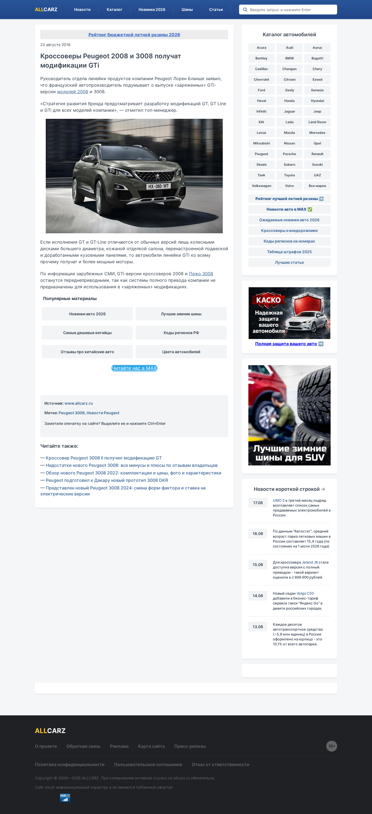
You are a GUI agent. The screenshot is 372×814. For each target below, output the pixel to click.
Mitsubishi (261, 143)
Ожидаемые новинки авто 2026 (289, 219)
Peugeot (261, 154)
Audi (289, 48)
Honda (289, 101)
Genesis (317, 90)
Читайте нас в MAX (134, 368)
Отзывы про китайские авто (87, 351)
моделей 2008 (72, 91)
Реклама (119, 746)
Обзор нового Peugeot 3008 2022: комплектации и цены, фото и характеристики (133, 473)
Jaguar (289, 111)
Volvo (289, 186)
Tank (261, 175)
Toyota (289, 175)
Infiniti (261, 111)
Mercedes (317, 133)
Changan (289, 69)
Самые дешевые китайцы (87, 332)
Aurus (317, 48)
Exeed (317, 79)
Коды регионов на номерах (289, 241)
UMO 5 (279, 500)
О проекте (46, 746)
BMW (289, 58)
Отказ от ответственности (220, 764)
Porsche (289, 154)
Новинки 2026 (152, 9)
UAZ (317, 175)
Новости (82, 9)
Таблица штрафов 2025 (289, 251)
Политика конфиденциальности (70, 764)
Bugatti (317, 58)
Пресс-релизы (190, 746)
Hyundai (317, 101)
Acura (261, 48)
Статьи (216, 9)
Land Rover (318, 122)
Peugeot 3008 (72, 412)
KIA (261, 122)
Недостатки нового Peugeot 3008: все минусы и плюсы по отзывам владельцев (132, 465)
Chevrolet (261, 79)
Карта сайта (151, 746)
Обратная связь (83, 746)
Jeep (317, 111)
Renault (318, 154)
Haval (261, 101)
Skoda (262, 164)
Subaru (289, 164)
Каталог (114, 9)
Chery (317, 69)
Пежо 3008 (201, 273)
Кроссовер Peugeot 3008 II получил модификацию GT (104, 458)
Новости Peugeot (103, 412)
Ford (261, 90)
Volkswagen (261, 186)
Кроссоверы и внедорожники (289, 230)
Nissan (289, 143)
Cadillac (261, 69)
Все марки (317, 186)
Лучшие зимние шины (181, 313)
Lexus (261, 133)
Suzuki (317, 164)
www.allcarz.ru (79, 403)
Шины (187, 9)
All (46, 9)
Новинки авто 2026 (87, 313)
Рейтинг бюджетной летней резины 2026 (134, 34)
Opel (317, 143)
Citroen (289, 79)
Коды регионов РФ (181, 332)
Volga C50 (305, 593)
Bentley (261, 58)
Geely (289, 90)
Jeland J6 (310, 562)
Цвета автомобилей (181, 351)
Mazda (289, 133)
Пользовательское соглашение (148, 764)
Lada (290, 122)
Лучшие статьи (289, 262)
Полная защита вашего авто (286, 343)
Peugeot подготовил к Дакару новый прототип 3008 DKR (107, 480)
